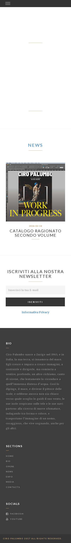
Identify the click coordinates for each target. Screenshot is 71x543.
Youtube (16, 519)
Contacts (13, 487)
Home (10, 456)
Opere (10, 466)
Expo (9, 476)
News (35, 145)
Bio (8, 461)
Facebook (16, 513)
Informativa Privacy (35, 312)
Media (10, 482)
